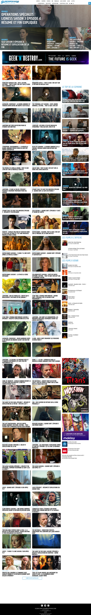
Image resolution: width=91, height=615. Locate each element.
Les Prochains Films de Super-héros (69, 458)
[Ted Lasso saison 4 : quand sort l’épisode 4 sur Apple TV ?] (46, 456)
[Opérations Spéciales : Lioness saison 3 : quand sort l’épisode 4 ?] (75, 111)
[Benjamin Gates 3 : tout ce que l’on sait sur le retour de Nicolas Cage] (46, 73)
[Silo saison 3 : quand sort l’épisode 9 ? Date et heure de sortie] (46, 200)
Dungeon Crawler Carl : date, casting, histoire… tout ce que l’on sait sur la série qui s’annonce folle (16, 84)
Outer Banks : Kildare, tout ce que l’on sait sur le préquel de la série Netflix (46, 233)
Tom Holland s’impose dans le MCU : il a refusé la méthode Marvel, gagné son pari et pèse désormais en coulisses (16, 531)
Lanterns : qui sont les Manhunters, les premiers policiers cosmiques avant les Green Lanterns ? (45, 319)
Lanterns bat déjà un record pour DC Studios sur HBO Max (14, 126)
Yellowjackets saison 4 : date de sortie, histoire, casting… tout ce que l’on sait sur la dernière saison (46, 276)
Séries (48, 1)
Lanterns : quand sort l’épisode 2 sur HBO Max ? (75, 188)
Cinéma (43, 1)
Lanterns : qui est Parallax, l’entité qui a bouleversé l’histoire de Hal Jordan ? (15, 297)
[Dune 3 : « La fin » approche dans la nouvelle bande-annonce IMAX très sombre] (46, 350)
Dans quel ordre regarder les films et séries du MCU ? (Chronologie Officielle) (73, 456)
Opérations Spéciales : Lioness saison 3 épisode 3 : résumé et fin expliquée (74, 130)
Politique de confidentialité (45, 610)
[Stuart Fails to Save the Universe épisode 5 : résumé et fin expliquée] (16, 200)
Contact (45, 612)
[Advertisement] (31, 591)
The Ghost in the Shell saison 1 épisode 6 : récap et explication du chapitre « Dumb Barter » (45, 553)
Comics (38, 1)
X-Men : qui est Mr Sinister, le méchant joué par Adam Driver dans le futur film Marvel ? (74, 143)
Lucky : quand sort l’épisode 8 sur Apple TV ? (15, 488)
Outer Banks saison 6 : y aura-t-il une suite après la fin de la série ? (16, 254)
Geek (68, 1)
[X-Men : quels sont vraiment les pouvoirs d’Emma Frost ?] (46, 328)
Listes (73, 1)
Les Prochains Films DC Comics (74, 443)
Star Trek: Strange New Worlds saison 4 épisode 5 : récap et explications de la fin (15, 318)
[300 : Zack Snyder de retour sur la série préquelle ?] (46, 392)
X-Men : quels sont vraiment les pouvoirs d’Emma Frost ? (45, 339)
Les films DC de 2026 (72, 442)
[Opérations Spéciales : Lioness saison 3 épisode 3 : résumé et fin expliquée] (75, 125)
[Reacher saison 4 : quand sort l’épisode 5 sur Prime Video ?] (46, 413)
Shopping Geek (64, 3)
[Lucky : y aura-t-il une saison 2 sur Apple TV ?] (16, 541)
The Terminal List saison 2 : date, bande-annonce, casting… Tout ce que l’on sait (45, 105)
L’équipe (45, 611)
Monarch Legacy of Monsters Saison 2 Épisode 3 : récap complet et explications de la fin (75, 231)
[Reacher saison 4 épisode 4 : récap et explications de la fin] (16, 435)
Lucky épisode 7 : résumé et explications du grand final (46, 488)
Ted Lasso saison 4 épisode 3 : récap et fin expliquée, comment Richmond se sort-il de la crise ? (16, 468)
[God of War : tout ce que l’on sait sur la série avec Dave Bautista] (46, 158)
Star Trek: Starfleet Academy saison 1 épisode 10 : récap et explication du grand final (75, 173)
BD (52, 1)
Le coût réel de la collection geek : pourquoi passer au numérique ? (73, 218)
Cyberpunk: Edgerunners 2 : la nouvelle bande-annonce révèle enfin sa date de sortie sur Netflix (15, 148)
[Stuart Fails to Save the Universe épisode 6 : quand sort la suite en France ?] (46, 179)
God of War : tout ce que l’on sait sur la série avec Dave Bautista (45, 169)
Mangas (56, 1)
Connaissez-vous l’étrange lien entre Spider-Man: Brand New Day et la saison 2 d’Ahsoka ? (45, 510)
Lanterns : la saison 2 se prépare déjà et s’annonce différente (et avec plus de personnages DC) (15, 361)
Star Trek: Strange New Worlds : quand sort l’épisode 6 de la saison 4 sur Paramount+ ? (45, 297)
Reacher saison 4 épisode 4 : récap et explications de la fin (14, 446)
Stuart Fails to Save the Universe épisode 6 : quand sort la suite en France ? (45, 190)
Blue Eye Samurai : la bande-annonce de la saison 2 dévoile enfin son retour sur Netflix (45, 148)
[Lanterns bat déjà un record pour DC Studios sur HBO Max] (16, 115)
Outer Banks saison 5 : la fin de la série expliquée (15, 275)
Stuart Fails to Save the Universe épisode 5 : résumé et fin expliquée (15, 211)
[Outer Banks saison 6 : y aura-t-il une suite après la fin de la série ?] (16, 243)
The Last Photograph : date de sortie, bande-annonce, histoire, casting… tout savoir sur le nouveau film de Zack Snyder (16, 425)
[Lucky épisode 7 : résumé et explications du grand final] (46, 477)
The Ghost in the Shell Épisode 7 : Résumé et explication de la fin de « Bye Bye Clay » (16, 403)
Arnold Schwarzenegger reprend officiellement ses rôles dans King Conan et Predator (75, 202)
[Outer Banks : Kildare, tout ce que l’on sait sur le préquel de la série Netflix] (46, 222)
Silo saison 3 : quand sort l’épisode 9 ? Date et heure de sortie (46, 211)
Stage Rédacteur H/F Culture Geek (45, 613)
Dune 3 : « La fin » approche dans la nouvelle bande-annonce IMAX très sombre (46, 361)
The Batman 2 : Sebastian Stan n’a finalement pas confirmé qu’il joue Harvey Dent (46, 531)
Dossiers (48, 3)
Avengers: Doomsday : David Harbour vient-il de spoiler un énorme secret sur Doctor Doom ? (16, 340)
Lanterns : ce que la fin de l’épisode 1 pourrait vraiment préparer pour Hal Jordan (14, 191)
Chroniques (41, 3)
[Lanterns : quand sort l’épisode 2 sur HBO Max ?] (75, 184)
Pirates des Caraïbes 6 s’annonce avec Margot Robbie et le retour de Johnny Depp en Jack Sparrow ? (16, 574)
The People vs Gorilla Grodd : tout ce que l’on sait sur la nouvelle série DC (15, 169)
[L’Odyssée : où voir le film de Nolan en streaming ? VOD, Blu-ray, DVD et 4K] (46, 115)
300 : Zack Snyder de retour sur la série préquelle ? (45, 403)
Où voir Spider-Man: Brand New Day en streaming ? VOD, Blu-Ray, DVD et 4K (74, 100)
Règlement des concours (45, 614)
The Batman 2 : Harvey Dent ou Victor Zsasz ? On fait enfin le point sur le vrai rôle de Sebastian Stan (45, 382)
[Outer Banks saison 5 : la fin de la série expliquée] (16, 264)
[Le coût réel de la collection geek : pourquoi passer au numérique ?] (75, 213)
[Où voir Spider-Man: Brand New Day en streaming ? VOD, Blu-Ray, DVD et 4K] (75, 96)
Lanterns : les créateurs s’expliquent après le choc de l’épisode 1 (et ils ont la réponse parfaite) (46, 446)
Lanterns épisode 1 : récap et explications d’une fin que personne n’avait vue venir (75, 159)
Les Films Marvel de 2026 (73, 450)
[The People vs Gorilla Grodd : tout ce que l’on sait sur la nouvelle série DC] (16, 158)
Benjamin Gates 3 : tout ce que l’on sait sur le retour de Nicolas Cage (46, 84)
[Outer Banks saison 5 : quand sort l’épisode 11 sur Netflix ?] (46, 243)
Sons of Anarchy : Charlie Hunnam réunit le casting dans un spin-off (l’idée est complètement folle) (16, 382)
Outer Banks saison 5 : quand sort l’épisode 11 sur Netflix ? (46, 254)
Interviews (55, 3)
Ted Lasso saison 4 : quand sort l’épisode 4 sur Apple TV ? (46, 467)
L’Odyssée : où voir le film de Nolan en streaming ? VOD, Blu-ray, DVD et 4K (44, 126)
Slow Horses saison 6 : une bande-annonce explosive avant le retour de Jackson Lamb (16, 510)
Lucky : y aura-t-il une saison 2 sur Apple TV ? (15, 552)
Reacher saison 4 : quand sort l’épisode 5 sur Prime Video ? (45, 424)
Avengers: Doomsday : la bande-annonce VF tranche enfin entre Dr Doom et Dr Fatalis (16, 105)
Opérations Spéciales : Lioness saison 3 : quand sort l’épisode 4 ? (75, 115)
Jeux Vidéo (63, 1)
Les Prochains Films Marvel (73, 449)
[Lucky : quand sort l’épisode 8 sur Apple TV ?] (16, 477)
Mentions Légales (45, 609)
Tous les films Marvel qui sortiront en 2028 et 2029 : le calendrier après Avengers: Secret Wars (44, 574)
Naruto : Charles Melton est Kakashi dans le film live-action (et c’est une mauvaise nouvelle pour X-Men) (16, 233)
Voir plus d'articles (32, 578)
